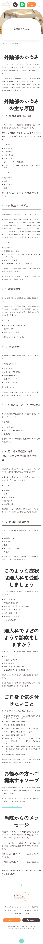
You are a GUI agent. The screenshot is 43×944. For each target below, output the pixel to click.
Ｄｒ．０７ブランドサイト (12, 807)
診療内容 (4, 44)
